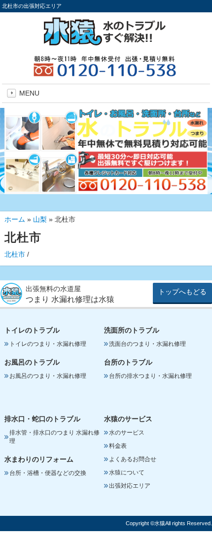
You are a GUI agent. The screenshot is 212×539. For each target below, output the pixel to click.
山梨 (40, 219)
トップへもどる (182, 292)
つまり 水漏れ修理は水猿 (70, 299)
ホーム (14, 219)
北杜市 (14, 254)
